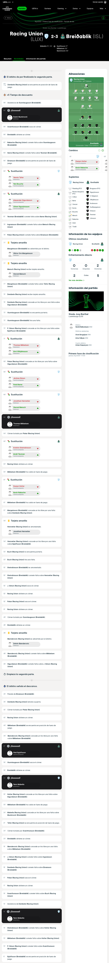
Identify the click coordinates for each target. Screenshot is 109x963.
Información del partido (36, 59)
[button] (62, 8)
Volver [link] (9, 17)
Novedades (19, 59)
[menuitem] (22, 8)
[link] (22, 8)
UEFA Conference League (7, 8)
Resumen (7, 59)
